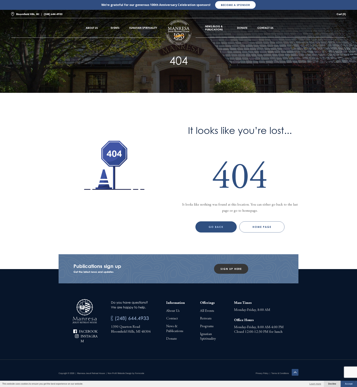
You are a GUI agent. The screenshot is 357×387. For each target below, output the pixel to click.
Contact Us (265, 27)
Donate (242, 27)
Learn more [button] (315, 384)
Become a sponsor (235, 4)
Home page (262, 226)
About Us (92, 27)
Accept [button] (349, 384)
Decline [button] (332, 384)
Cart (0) (341, 14)
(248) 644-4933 (53, 14)
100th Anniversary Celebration (173, 5)
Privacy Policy (262, 373)
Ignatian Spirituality (143, 27)
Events (115, 27)
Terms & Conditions (280, 373)
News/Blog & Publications (214, 28)
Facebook (88, 332)
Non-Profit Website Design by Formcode (126, 373)
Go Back (216, 226)
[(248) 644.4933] (112, 318)
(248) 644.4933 (132, 318)
